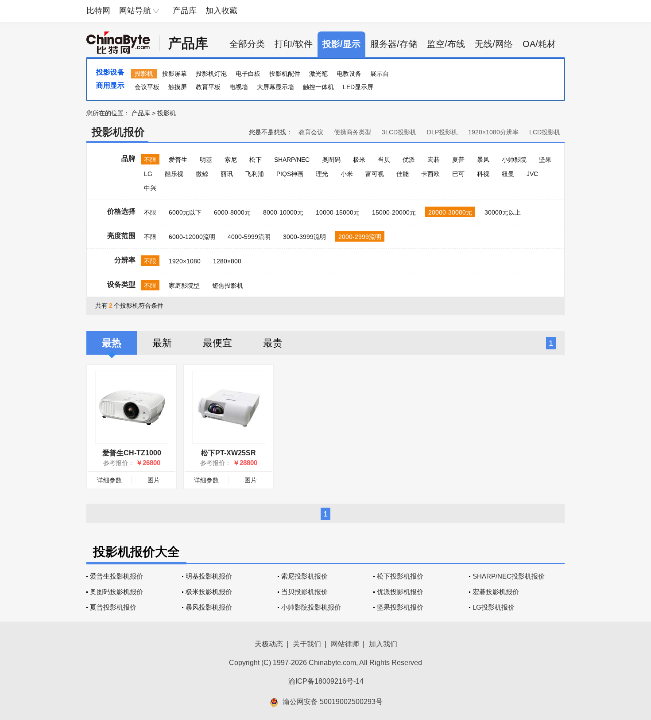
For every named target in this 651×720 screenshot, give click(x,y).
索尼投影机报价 (304, 576)
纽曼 (508, 173)
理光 (322, 173)
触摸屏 (177, 86)
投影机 (144, 73)
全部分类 (247, 44)
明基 (206, 159)
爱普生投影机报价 (116, 576)
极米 (359, 159)
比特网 (98, 10)
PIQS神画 (289, 173)
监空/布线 (446, 44)
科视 (483, 173)
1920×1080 (185, 261)
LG (148, 173)
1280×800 (227, 261)
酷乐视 (174, 173)
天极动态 (269, 644)
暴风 (483, 159)
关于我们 (307, 644)
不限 (150, 159)
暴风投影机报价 (209, 607)
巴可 (458, 173)
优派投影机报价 (400, 591)
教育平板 (208, 86)
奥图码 (331, 159)
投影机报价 (118, 132)
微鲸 (202, 173)
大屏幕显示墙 (275, 86)
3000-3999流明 (304, 236)
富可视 (374, 173)
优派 (409, 159)
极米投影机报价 (209, 591)
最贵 (273, 342)
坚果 (545, 159)
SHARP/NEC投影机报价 (509, 576)
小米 (347, 173)
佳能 (402, 173)
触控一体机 (318, 86)
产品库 (185, 10)
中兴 (150, 188)
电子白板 (248, 73)
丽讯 (227, 173)
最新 (162, 342)
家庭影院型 (184, 285)
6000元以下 (185, 212)
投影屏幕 (174, 73)
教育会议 (310, 132)
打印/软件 (294, 44)
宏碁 (433, 159)
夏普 (458, 159)
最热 (111, 342)
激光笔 (318, 73)
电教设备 (349, 73)
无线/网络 (494, 44)
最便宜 (217, 342)
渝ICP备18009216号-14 (326, 681)
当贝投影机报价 (304, 591)
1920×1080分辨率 (493, 132)
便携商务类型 (352, 132)
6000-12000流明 (192, 236)
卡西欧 (430, 173)
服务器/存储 (393, 44)
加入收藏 (221, 10)
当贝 (384, 159)
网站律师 (345, 644)
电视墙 (238, 86)
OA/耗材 (539, 44)
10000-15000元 (338, 212)
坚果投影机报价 (400, 607)
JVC (532, 173)
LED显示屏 (358, 86)
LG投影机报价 (494, 607)
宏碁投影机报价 (496, 591)
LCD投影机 (544, 132)
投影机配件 (284, 73)
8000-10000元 (283, 212)
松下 (255, 159)
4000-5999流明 (249, 236)
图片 (153, 480)
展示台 (379, 73)
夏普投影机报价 (113, 607)
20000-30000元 (450, 212)
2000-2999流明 (359, 236)
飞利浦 (254, 173)
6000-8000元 (232, 212)
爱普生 (178, 159)
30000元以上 (502, 212)
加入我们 (383, 644)
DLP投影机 (442, 132)
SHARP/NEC (292, 159)
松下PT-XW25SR (228, 453)
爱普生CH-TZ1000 (131, 453)
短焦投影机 (227, 285)
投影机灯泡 (211, 73)
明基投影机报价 (209, 576)
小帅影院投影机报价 (311, 607)
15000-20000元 (394, 212)
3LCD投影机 (399, 132)
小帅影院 (514, 159)
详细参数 (109, 480)
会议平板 (147, 86)
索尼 (231, 159)
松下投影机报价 (400, 576)
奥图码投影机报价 (116, 591)
